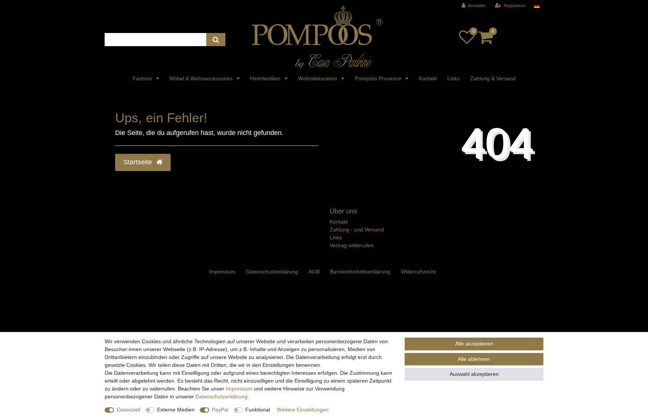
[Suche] (215, 39)
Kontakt (428, 78)
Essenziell (128, 410)
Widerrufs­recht (418, 272)
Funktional (257, 410)
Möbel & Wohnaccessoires (202, 78)
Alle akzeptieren (474, 344)
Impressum (222, 272)
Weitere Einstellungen (302, 410)
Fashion (143, 78)
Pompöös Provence (379, 78)
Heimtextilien (266, 78)
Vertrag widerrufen (352, 245)
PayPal (220, 410)
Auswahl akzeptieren (474, 374)
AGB (314, 272)
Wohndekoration (318, 78)
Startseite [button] (138, 162)
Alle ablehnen (474, 359)
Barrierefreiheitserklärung (360, 272)
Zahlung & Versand (493, 78)
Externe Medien (176, 410)
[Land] (537, 6)
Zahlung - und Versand (357, 230)
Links (453, 78)
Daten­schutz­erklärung (272, 272)
